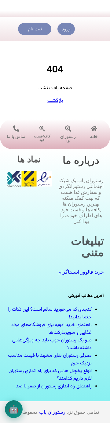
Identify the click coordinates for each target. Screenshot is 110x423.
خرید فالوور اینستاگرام (81, 272)
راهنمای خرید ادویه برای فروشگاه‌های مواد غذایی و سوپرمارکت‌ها (51, 328)
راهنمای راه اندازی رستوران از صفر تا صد (54, 386)
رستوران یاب (52, 412)
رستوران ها (68, 138)
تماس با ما (16, 136)
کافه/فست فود (42, 138)
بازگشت (55, 101)
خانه (94, 136)
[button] (13, 180)
